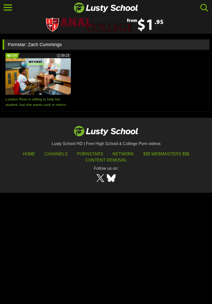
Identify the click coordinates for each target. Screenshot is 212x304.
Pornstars (90, 154)
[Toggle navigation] (8, 7)
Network (123, 154)
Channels (56, 154)
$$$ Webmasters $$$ (166, 154)
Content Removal (106, 160)
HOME (29, 154)
